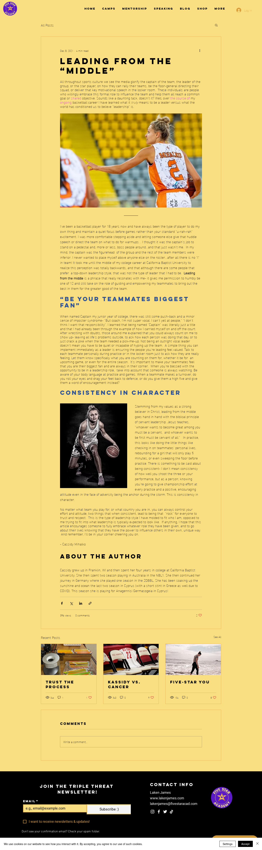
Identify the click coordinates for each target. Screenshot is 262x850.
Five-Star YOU (190, 682)
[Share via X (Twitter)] (71, 603)
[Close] (257, 844)
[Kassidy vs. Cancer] (131, 659)
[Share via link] (90, 603)
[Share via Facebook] (62, 603)
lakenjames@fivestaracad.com (173, 804)
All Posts (47, 24)
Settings (227, 844)
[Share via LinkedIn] (80, 603)
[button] (216, 24)
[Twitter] (165, 811)
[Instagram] (152, 811)
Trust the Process (60, 684)
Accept (245, 844)
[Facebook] (158, 811)
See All (217, 637)
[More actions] (199, 50)
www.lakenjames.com (167, 798)
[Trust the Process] (68, 659)
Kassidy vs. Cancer (124, 684)
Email (30, 801)
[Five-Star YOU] (193, 659)
